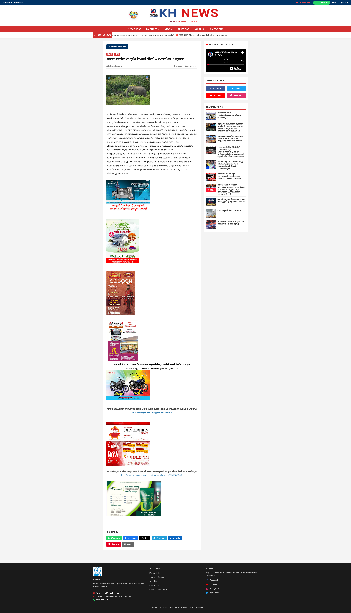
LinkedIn (176, 538)
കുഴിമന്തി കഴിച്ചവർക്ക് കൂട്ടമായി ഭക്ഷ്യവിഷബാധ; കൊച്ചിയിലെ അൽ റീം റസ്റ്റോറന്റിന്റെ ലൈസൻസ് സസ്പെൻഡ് (230, 127)
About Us (199, 29)
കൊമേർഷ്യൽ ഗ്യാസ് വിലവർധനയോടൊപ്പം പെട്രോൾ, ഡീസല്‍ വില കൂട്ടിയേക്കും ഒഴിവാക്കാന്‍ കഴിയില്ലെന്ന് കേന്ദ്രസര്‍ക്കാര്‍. (231, 189)
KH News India (304, 3)
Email (129, 544)
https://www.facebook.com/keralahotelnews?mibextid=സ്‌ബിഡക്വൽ (151, 475)
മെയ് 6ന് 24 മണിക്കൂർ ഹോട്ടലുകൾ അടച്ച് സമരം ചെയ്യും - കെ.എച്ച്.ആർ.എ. (229, 176)
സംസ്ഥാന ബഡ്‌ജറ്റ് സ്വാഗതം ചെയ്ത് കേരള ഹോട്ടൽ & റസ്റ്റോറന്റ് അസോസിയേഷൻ (230, 138)
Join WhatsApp (323, 3)
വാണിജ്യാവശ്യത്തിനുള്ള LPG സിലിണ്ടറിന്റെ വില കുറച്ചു (230, 222)
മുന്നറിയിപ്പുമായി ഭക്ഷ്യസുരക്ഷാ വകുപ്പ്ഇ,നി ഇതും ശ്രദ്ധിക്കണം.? (231, 200)
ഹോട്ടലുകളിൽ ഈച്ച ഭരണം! (229, 210)
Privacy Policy (155, 573)
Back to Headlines (118, 47)
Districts (152, 29)
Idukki (109, 54)
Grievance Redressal (158, 589)
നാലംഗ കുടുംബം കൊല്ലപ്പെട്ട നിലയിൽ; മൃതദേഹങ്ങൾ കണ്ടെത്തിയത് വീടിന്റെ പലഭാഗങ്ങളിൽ (230, 165)
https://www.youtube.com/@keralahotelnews (152, 413)
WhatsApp (115, 538)
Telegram (161, 538)
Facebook (131, 538)
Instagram (237, 95)
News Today (134, 29)
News (168, 29)
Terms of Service (156, 577)
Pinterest (115, 544)
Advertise (183, 29)
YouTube (217, 95)
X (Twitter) (214, 593)
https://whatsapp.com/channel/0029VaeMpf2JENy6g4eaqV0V (151, 368)
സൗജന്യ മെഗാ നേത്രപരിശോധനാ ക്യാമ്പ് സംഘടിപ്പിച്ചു (229, 115)
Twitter (145, 538)
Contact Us (216, 29)
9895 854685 (106, 600)
